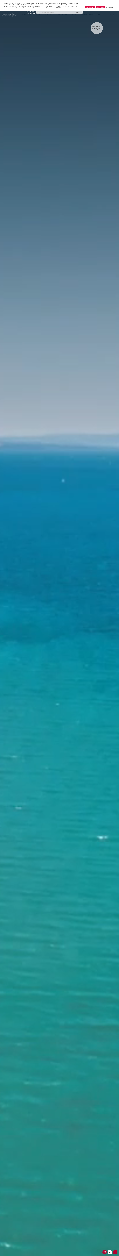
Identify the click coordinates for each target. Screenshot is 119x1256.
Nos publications (87, 15)
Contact (99, 15)
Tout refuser (100, 7)
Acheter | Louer (26, 15)
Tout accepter (90, 7)
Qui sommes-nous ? (62, 15)
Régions (75, 15)
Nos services (48, 15)
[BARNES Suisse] (10, 15)
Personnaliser (110, 7)
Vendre (37, 15)
